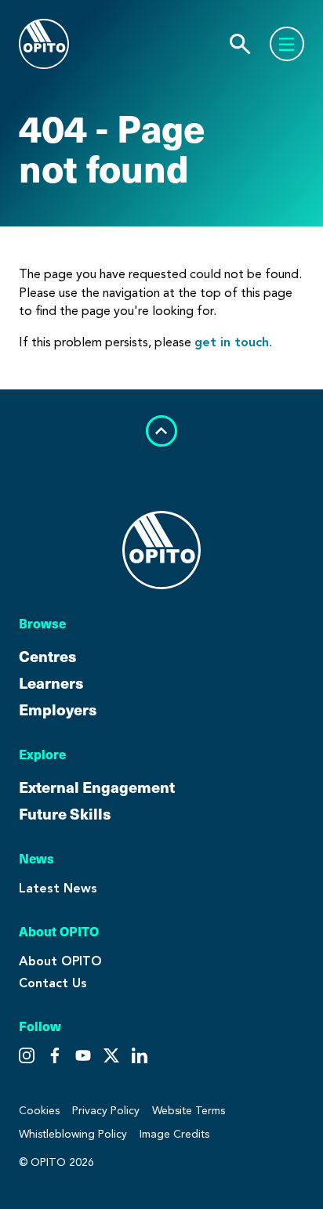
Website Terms (188, 1110)
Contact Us (53, 983)
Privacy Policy (106, 1110)
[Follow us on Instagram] (26, 1055)
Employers (58, 709)
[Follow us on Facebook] (83, 1055)
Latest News (58, 888)
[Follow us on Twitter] (55, 1055)
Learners (51, 682)
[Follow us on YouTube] (111, 1055)
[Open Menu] (287, 44)
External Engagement (97, 787)
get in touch (231, 342)
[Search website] (240, 44)
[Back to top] (161, 431)
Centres (48, 656)
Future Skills (65, 813)
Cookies (39, 1110)
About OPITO (60, 961)
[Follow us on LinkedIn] (139, 1055)
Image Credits (174, 1134)
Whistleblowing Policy (73, 1134)
